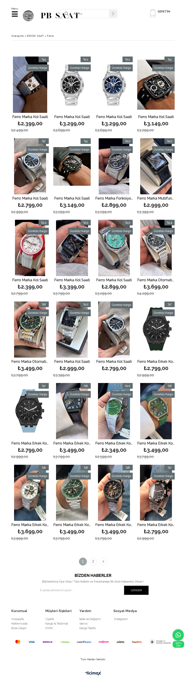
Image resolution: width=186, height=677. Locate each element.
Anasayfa (17, 619)
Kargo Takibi (87, 628)
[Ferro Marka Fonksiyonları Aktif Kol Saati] (114, 166)
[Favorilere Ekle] (30, 95)
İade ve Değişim (90, 619)
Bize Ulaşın (19, 628)
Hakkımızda (19, 623)
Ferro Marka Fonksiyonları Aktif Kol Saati (114, 198)
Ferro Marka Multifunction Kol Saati (156, 198)
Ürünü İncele (37, 95)
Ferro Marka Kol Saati (30, 117)
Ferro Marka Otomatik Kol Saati (156, 280)
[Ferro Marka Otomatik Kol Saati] (156, 248)
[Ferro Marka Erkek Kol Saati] (156, 329)
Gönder (136, 590)
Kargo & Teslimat (56, 623)
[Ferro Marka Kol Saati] (30, 85)
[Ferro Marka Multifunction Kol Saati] (156, 166)
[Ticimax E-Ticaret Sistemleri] (93, 673)
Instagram (121, 619)
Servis (83, 623)
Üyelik (49, 619)
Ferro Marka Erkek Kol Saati (156, 362)
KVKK (49, 628)
